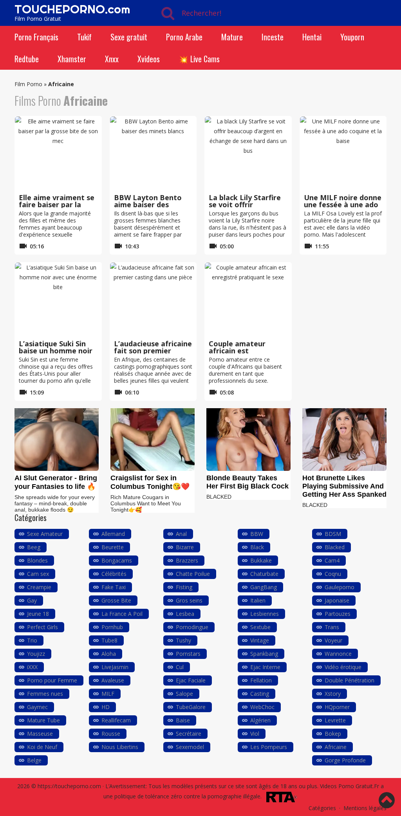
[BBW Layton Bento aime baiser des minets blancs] (153, 153)
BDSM (333, 533)
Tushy (183, 640)
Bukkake (261, 560)
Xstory (333, 693)
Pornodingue (192, 627)
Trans (332, 627)
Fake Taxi (113, 587)
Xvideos (148, 59)
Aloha (108, 653)
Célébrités (113, 573)
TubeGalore (191, 707)
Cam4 (332, 560)
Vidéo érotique (343, 667)
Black (257, 547)
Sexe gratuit (128, 37)
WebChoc (262, 707)
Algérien (260, 720)
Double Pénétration (349, 680)
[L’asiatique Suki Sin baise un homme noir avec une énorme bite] (58, 299)
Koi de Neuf (42, 747)
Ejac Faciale (191, 680)
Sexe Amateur (45, 533)
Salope (184, 693)
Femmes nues (45, 693)
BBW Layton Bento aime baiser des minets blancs (148, 204)
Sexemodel (190, 747)
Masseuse (40, 733)
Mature (232, 37)
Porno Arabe (184, 37)
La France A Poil (122, 613)
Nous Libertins (119, 747)
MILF (107, 693)
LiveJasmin (114, 667)
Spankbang (264, 653)
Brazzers (187, 560)
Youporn (352, 37)
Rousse (110, 733)
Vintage (259, 640)
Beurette (112, 547)
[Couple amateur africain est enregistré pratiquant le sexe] (248, 299)
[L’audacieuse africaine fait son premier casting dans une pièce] (153, 299)
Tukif (84, 37)
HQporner (337, 707)
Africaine (336, 747)
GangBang (263, 587)
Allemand (113, 533)
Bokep (333, 733)
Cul (180, 667)
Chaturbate (264, 573)
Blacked (335, 547)
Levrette (335, 720)
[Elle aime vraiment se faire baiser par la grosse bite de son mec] (58, 153)
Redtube (26, 59)
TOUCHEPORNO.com (72, 9)
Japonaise (337, 600)
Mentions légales (365, 808)
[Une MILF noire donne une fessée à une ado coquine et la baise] (343, 153)
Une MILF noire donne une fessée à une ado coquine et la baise (342, 204)
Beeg (33, 547)
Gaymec (37, 707)
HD (105, 707)
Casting (259, 693)
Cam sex (38, 573)
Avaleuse (112, 680)
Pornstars (188, 653)
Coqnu (333, 573)
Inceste (273, 37)
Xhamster (72, 59)
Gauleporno (339, 587)
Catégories (322, 808)
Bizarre (185, 547)
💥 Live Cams (199, 59)
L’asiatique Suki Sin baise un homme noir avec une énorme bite (57, 350)
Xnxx (112, 59)
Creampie (39, 587)
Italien (258, 600)
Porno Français (36, 37)
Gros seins (189, 600)
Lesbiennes (264, 613)
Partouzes (337, 613)
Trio (32, 640)
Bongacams (116, 560)
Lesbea (185, 613)
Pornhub (112, 627)
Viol (254, 733)
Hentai (312, 37)
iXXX (32, 667)
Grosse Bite (116, 600)
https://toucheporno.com (69, 786)
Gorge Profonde (345, 760)
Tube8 (109, 640)
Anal (181, 533)
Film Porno (28, 84)
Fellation (261, 680)
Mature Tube (43, 720)
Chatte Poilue (193, 573)
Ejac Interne (265, 667)
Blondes (37, 560)
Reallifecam (116, 720)
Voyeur (333, 640)
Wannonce (338, 653)
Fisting (184, 587)
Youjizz (36, 653)
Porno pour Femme (52, 680)
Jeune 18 (38, 613)
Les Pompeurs (268, 747)
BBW (256, 533)
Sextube (260, 627)
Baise (183, 720)
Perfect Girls (42, 627)
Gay (32, 600)
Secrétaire (188, 733)
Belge (34, 760)
